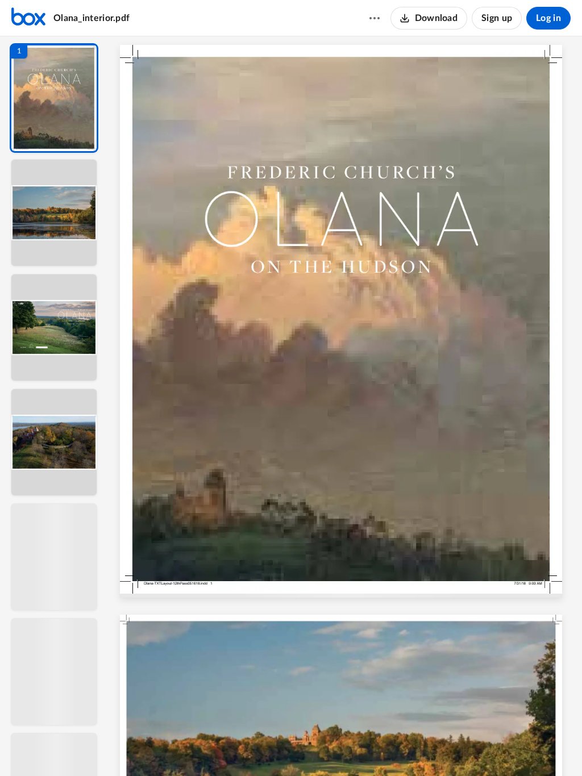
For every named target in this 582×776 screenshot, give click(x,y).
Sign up (496, 18)
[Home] (28, 18)
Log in (548, 18)
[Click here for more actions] (374, 18)
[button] (54, 98)
